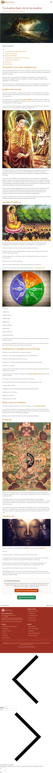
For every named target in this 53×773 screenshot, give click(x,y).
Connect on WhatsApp (32, 635)
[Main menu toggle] (51, 2)
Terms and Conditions (6, 630)
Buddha (27, 548)
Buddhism (5, 11)
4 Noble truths (9, 64)
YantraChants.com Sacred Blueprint (9, 626)
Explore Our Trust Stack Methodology (26, 590)
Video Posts (12, 11)
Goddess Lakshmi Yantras (33, 611)
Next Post (49, 605)
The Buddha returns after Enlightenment (15, 51)
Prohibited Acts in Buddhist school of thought (17, 58)
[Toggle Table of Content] (3, 50)
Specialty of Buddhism (11, 55)
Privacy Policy (5, 635)
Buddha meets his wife (11, 53)
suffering (42, 548)
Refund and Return (6, 637)
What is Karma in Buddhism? (12, 60)
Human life (8, 62)
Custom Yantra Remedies (33, 628)
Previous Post (4, 605)
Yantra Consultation (32, 626)
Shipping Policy (5, 628)
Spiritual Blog (31, 630)
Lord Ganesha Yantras (32, 615)
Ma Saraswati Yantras (32, 620)
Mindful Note (5, 643)
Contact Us (4, 633)
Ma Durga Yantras (31, 617)
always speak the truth (35, 374)
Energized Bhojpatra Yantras (34, 633)
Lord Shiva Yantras (32, 613)
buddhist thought (40, 406)
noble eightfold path (40, 268)
